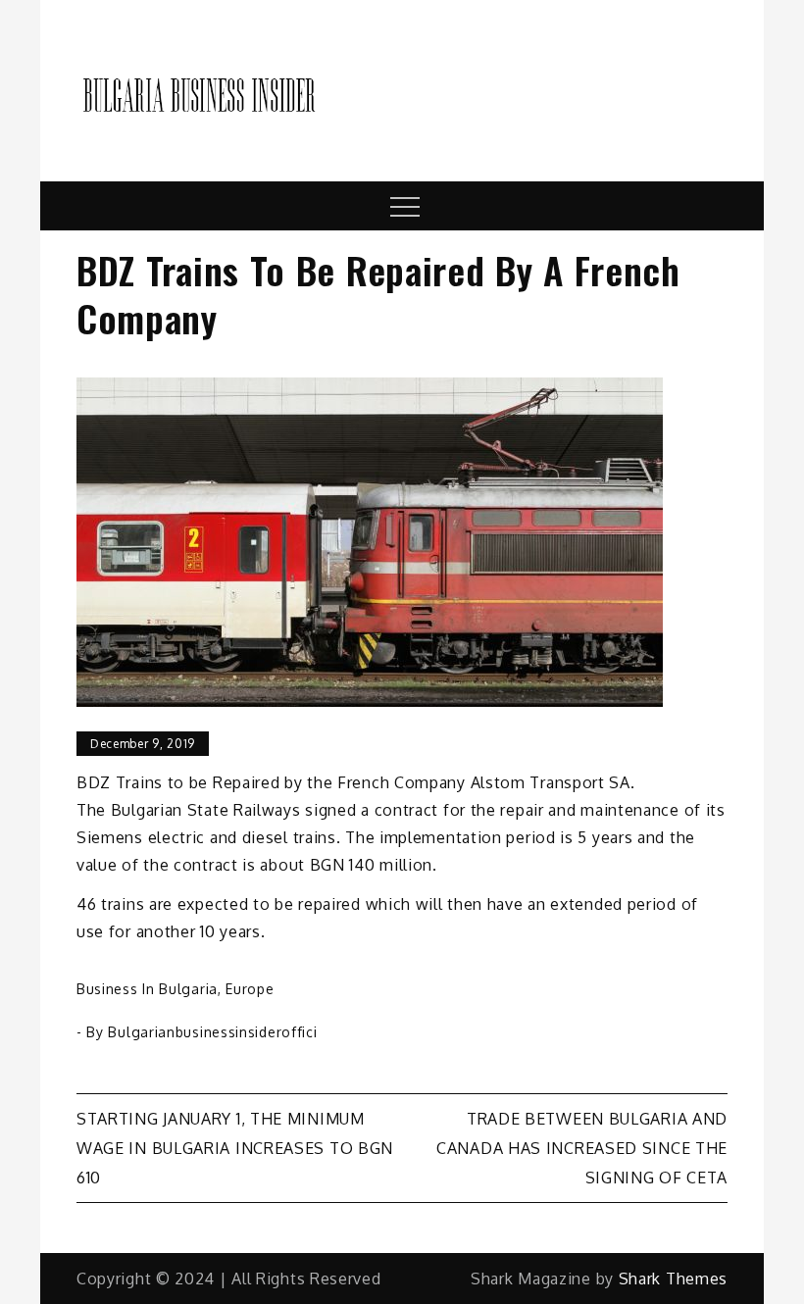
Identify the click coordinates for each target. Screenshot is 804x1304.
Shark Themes (673, 1278)
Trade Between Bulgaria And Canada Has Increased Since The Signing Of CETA (582, 1148)
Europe (250, 988)
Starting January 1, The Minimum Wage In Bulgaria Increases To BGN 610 (234, 1148)
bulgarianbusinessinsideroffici (212, 1032)
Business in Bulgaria (147, 988)
